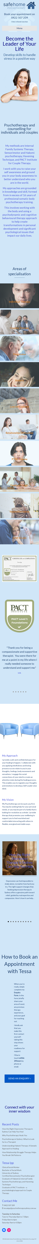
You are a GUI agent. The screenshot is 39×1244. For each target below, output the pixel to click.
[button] (13, 692)
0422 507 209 (19, 17)
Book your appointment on (19, 14)
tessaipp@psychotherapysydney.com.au (19, 1208)
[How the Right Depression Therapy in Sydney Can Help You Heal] (19, 878)
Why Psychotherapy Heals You (14, 1135)
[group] (19, 879)
